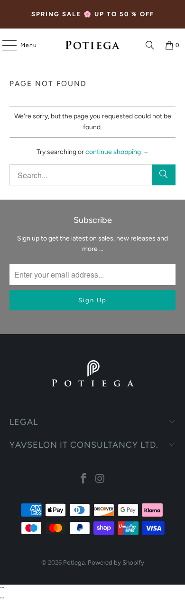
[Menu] (4, 45)
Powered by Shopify (116, 562)
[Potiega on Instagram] (100, 479)
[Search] (150, 45)
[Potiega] (92, 45)
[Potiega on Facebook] (84, 479)
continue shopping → (117, 152)
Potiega (74, 562)
